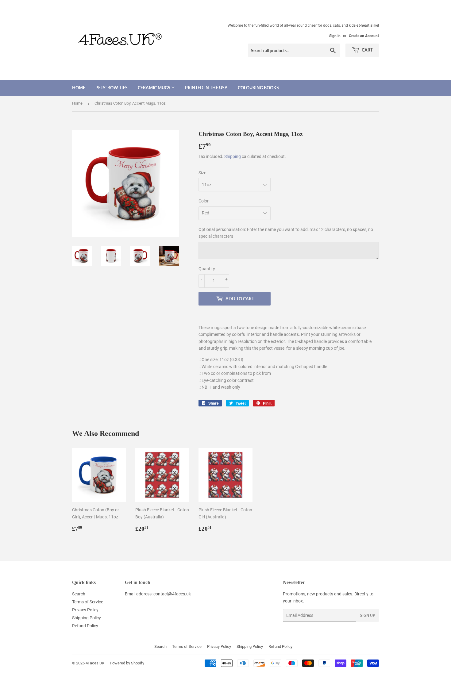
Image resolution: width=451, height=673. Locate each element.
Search (78, 593)
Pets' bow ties (111, 87)
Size (202, 172)
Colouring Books (258, 87)
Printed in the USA (206, 87)
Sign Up (367, 615)
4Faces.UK (95, 663)
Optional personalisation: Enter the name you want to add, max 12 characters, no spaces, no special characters (286, 233)
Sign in (335, 36)
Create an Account (364, 36)
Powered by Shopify (127, 663)
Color (204, 200)
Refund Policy (85, 625)
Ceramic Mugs (154, 87)
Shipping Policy (86, 617)
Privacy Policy (85, 609)
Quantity (207, 268)
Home (78, 87)
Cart (367, 49)
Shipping (232, 156)
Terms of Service (87, 601)
